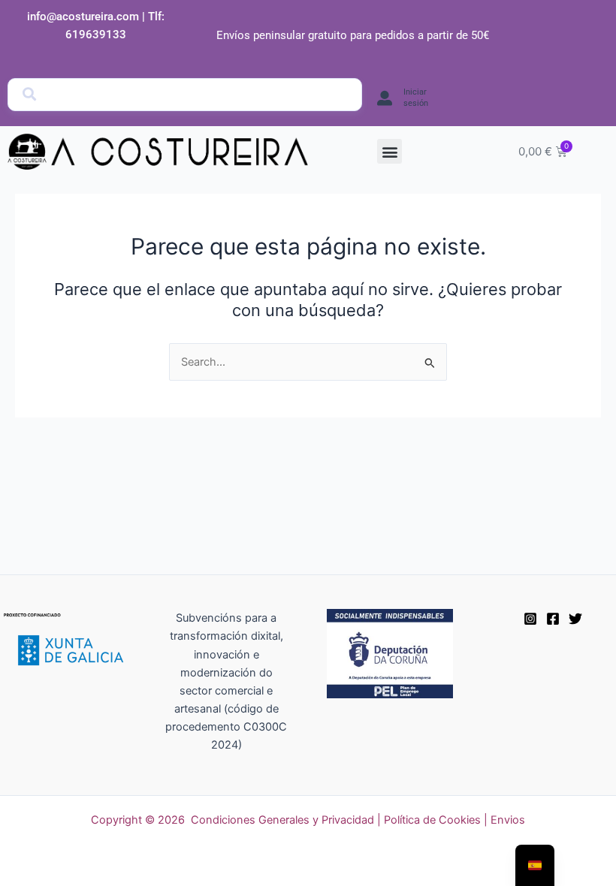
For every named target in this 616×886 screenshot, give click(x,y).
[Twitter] (575, 618)
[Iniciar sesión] (384, 98)
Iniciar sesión (415, 97)
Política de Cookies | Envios (454, 820)
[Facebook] (553, 618)
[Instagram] (530, 618)
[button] (389, 151)
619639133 (95, 34)
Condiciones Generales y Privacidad (282, 820)
